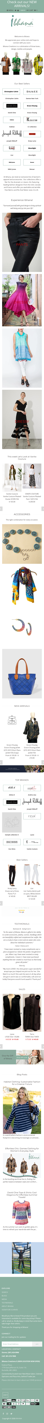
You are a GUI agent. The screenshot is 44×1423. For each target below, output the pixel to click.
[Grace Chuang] (32, 106)
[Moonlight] (32, 148)
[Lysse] (32, 816)
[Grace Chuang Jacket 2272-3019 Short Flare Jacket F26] (32, 727)
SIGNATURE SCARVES (10, 1310)
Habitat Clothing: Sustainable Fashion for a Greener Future (22, 1083)
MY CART (32, 10)
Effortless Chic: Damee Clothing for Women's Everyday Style (22, 1149)
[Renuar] (32, 162)
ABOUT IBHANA (8, 1306)
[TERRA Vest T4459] (32, 1013)
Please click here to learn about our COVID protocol (21, 1380)
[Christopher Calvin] (12, 91)
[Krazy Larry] (32, 134)
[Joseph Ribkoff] (12, 133)
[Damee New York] (32, 91)
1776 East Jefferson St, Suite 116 (14, 1367)
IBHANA (19, 1418)
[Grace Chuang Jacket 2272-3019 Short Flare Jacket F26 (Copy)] (12, 720)
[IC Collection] (32, 120)
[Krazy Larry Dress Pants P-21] (12, 875)
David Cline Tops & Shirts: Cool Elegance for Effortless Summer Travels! (22, 1194)
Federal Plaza (7, 1365)
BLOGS (4, 1296)
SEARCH (5, 1292)
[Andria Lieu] (32, 788)
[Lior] (12, 148)
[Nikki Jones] (12, 162)
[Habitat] (12, 120)
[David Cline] (12, 106)
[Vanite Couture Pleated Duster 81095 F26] (12, 478)
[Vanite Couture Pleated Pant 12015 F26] (32, 476)
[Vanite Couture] (32, 842)
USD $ (23, 10)
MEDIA (4, 1299)
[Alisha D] (12, 788)
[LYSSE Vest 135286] (12, 1012)
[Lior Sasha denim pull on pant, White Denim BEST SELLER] (32, 875)
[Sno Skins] (12, 842)
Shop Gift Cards (22, 1057)
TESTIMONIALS (7, 1303)
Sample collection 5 (12, 835)
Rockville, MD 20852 (9, 1370)
